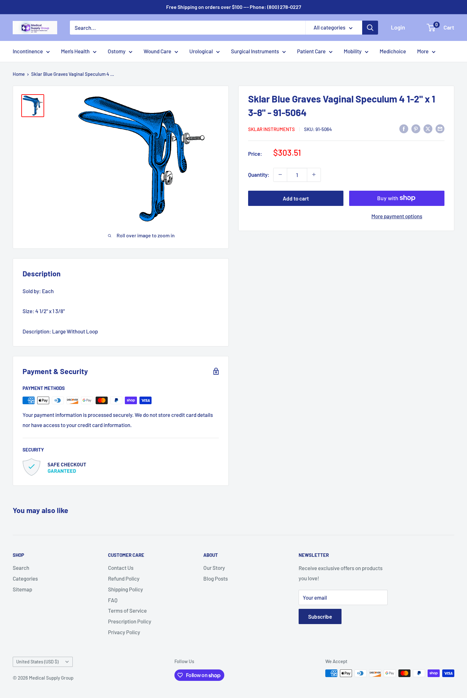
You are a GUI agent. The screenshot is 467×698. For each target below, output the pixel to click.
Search (21, 567)
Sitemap (22, 589)
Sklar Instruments (271, 129)
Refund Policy (123, 578)
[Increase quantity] (314, 174)
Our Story (214, 567)
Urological (201, 51)
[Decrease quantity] (280, 174)
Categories (25, 578)
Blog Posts (215, 578)
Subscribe (320, 616)
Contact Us (120, 567)
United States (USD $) (37, 661)
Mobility (353, 51)
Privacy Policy (124, 632)
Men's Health (75, 51)
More (423, 51)
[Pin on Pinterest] (415, 128)
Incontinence (28, 51)
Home (19, 74)
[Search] (370, 28)
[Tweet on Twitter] (427, 128)
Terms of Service (127, 610)
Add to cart (296, 198)
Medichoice (393, 51)
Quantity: (258, 174)
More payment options (396, 216)
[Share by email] (440, 128)
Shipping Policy (125, 589)
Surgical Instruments (255, 51)
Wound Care (157, 51)
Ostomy (116, 51)
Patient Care (311, 51)
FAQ (113, 600)
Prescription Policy (129, 621)
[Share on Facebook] (403, 128)
